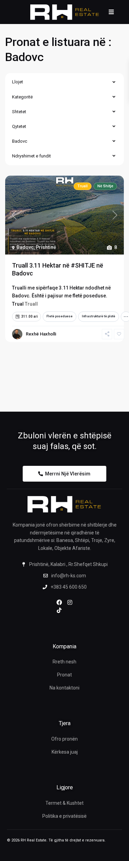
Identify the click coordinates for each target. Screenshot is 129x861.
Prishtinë (46, 247)
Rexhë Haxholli (41, 334)
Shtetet (19, 111)
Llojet (17, 81)
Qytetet (19, 126)
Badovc (19, 141)
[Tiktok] (59, 610)
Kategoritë (22, 96)
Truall (31, 304)
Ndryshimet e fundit (31, 155)
